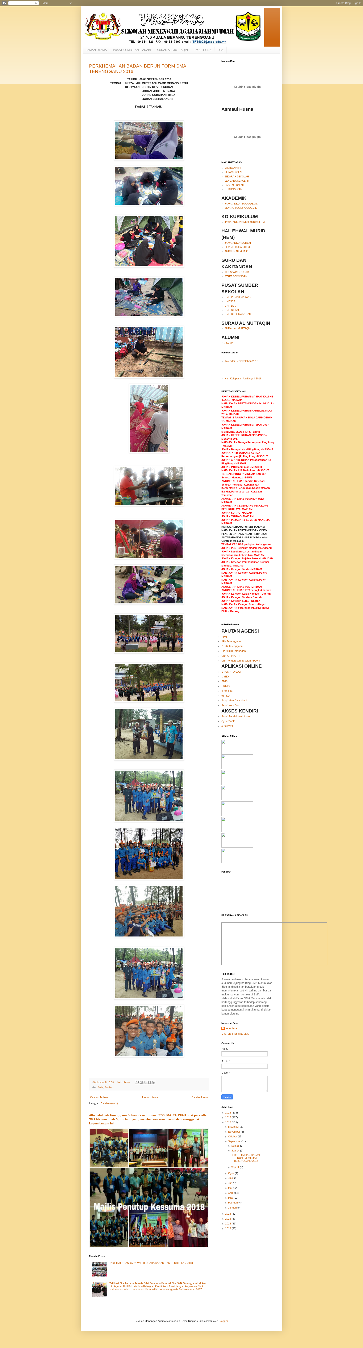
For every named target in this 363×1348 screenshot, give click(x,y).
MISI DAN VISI (233, 168)
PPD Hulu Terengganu (234, 651)
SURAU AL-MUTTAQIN (172, 50)
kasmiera (231, 1028)
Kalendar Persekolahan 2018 (241, 361)
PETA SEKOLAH (234, 172)
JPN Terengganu (231, 641)
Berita (100, 1087)
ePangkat (226, 690)
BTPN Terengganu (232, 646)
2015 (228, 1213)
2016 (228, 1122)
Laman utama (150, 1097)
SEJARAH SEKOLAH (237, 176)
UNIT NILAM (232, 310)
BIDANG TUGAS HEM (237, 247)
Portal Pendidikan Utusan (236, 716)
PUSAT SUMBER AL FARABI (132, 50)
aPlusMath (227, 726)
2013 (228, 1223)
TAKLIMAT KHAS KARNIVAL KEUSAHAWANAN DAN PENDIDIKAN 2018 (151, 1263)
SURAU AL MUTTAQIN (238, 328)
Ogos (231, 1173)
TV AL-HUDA (202, 50)
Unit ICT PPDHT (230, 655)
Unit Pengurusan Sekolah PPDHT (240, 660)
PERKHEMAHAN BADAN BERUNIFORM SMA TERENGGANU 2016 (245, 1158)
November (234, 1131)
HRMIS (225, 686)
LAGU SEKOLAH (234, 185)
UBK (221, 50)
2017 (228, 1117)
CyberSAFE (228, 721)
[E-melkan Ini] (137, 1082)
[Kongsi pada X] (145, 1082)
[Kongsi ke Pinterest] (153, 1082)
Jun (230, 1183)
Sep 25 (235, 1145)
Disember (234, 1126)
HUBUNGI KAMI (234, 189)
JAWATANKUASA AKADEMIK (241, 203)
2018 (228, 1112)
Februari (233, 1202)
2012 (228, 1228)
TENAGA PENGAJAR (237, 272)
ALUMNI (229, 342)
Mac (231, 1197)
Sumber (109, 1087)
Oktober (233, 1136)
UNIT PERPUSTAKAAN (238, 297)
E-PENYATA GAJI (231, 671)
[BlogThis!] (141, 1082)
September (234, 1141)
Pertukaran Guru (230, 705)
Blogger (223, 1321)
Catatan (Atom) (109, 1103)
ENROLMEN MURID (236, 251)
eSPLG (225, 695)
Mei (230, 1188)
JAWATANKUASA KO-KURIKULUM (245, 222)
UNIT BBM (231, 305)
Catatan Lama (200, 1097)
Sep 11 (235, 1167)
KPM (224, 636)
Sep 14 (235, 1150)
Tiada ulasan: (124, 1082)
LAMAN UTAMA (96, 50)
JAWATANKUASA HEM (238, 242)
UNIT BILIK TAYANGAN (238, 314)
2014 (228, 1218)
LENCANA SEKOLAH (237, 180)
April (231, 1193)
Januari (232, 1207)
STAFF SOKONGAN (236, 276)
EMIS (224, 681)
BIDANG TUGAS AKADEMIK (241, 207)
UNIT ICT (230, 301)
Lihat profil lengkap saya (235, 1033)
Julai (231, 1178)
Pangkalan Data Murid (234, 700)
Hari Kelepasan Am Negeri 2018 (243, 378)
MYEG (225, 676)
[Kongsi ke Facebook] (149, 1082)
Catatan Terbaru (99, 1097)
